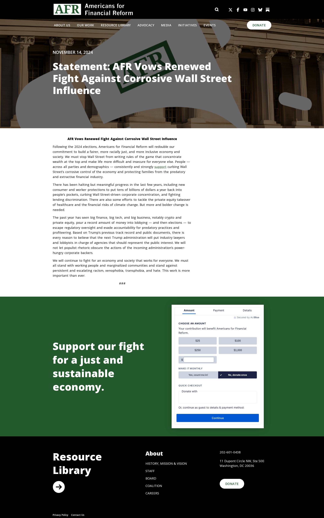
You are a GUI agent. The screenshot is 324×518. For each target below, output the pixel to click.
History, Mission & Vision (166, 463)
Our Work (85, 25)
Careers (152, 493)
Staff (150, 471)
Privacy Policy (60, 514)
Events (210, 25)
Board (150, 478)
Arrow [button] (59, 487)
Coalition (153, 486)
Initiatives (187, 25)
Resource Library (116, 25)
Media (166, 25)
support (160, 167)
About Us (62, 25)
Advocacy (146, 25)
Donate (259, 25)
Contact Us (77, 514)
